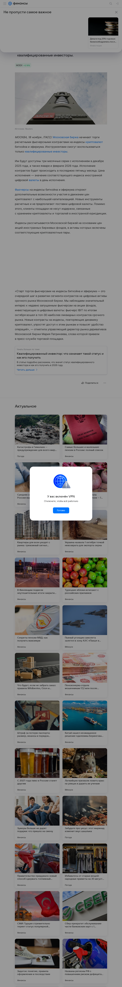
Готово (61, 510)
